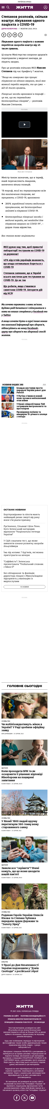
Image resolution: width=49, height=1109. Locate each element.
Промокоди (39, 1022)
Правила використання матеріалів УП (24, 1019)
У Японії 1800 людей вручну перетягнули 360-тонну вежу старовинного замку (20, 824)
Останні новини (15, 509)
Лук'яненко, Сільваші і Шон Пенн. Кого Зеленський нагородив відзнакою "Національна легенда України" (22, 530)
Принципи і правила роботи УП (18, 1022)
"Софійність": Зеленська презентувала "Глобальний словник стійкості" (23, 564)
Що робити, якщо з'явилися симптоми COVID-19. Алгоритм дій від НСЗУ (23, 290)
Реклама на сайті (11, 1016)
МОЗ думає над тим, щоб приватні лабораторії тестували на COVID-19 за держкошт (24, 251)
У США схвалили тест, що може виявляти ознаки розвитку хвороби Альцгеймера (23, 543)
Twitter (7, 315)
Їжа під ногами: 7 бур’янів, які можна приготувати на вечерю (23, 554)
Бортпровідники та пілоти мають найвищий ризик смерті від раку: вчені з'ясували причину (22, 517)
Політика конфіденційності (33, 1016)
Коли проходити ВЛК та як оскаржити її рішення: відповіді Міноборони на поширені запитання (22, 775)
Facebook (38, 311)
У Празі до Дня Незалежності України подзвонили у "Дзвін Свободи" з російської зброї (20, 968)
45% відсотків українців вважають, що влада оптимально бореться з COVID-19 (24, 264)
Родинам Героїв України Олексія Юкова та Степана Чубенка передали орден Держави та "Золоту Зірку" (22, 919)
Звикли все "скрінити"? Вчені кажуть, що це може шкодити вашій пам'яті (21, 871)
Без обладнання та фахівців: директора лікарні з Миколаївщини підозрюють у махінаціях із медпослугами (23, 577)
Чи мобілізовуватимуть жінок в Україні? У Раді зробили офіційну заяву (23, 727)
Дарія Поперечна (9, 29)
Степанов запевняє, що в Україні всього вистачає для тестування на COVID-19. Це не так (24, 277)
